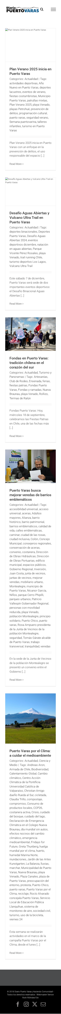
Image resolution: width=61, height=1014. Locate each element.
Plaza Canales (29, 876)
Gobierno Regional (21, 569)
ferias (46, 381)
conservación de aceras (24, 547)
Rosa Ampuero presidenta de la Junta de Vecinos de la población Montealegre (29, 629)
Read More (15, 163)
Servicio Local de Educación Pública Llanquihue (29, 902)
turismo (14, 915)
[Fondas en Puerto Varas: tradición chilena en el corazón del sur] (30, 334)
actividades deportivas (23, 83)
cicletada (40, 795)
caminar (14, 535)
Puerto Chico (30, 620)
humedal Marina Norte (23, 855)
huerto (40, 850)
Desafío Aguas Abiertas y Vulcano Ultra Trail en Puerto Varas (29, 217)
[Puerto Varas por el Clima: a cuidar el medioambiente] (30, 718)
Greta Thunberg (28, 846)
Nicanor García (36, 590)
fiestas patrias (18, 385)
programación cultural (33, 113)
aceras (26, 513)
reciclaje (23, 893)
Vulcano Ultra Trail (21, 266)
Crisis (35, 812)
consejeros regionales (37, 543)
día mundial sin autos (34, 829)
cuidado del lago (34, 816)
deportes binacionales (23, 231)
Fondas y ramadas (30, 389)
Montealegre (17, 586)
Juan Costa (16, 573)
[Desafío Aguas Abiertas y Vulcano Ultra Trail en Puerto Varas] (30, 191)
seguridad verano (37, 117)
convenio (15, 552)
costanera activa (19, 812)
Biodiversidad (39, 769)
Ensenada (35, 381)
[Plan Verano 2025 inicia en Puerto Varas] (30, 45)
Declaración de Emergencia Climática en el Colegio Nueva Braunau (28, 825)
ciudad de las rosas (33, 535)
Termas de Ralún (20, 398)
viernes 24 (15, 919)
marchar (14, 868)
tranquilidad (32, 646)
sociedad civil (41, 910)
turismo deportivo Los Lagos (27, 261)
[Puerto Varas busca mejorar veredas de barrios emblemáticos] (30, 466)
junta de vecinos (35, 573)
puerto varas (17, 117)
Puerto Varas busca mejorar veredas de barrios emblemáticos (30, 495)
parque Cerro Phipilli (30, 595)
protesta (26, 885)
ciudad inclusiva (19, 539)
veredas (45, 646)
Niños (13, 595)
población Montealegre (23, 616)
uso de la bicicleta (32, 915)
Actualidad (31, 79)
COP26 (37, 807)
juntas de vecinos (20, 577)
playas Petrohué (19, 109)
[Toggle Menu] (53, 9)
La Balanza (32, 863)
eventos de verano (33, 92)
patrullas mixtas (37, 100)
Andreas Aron (36, 765)
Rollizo (43, 394)
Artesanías (40, 376)
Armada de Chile (19, 769)
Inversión (40, 569)
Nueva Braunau (27, 872)
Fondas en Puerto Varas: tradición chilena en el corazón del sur (29, 362)
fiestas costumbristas (23, 96)
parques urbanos (20, 599)
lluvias (45, 863)
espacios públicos (34, 564)
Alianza (26, 517)
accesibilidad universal (23, 509)
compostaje (34, 799)
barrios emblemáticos (23, 526)
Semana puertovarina (22, 121)
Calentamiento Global (23, 773)
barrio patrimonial (33, 522)
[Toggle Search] (41, 9)
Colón (34, 539)
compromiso (17, 803)
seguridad (15, 637)
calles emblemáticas (29, 530)
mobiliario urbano (32, 582)
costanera (28, 552)
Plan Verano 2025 (20, 104)
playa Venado (41, 104)
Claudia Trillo (17, 799)
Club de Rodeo (18, 381)
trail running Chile (31, 257)
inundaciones (17, 859)
